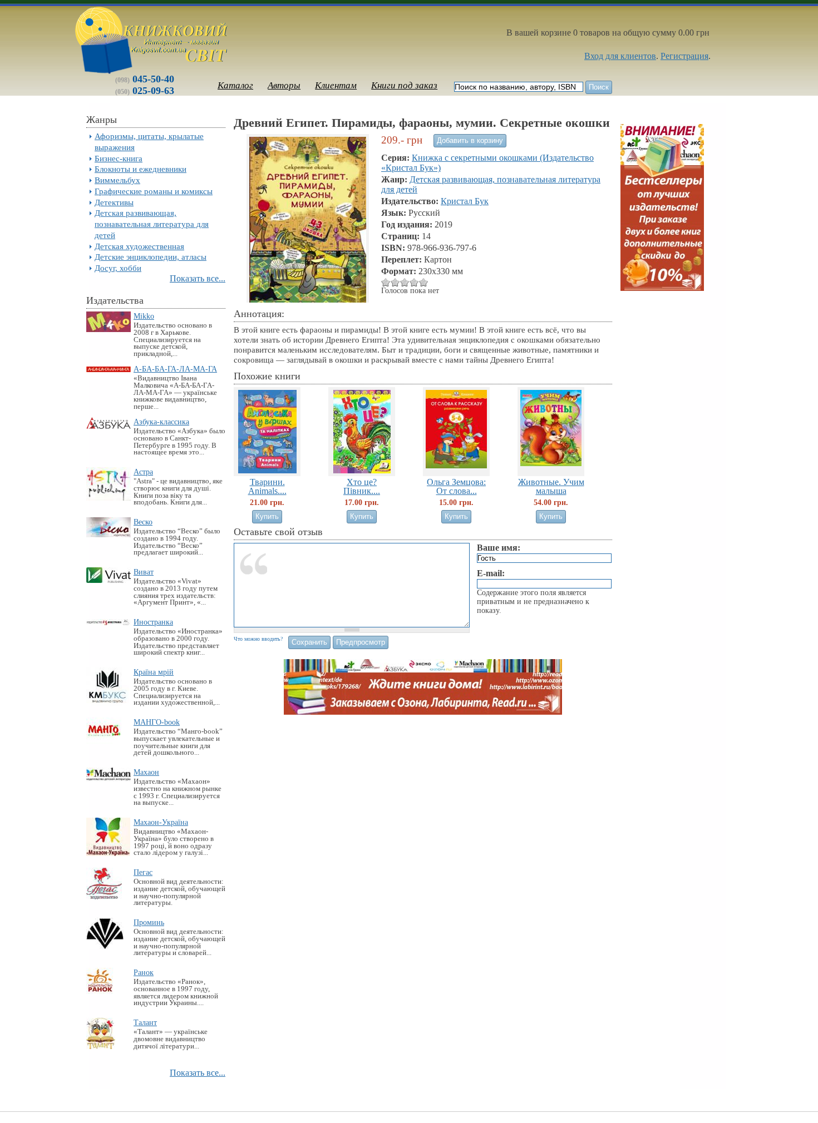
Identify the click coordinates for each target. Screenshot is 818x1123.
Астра (143, 471)
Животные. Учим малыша (551, 486)
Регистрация (684, 56)
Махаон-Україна (161, 822)
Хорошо (405, 282)
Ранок (144, 972)
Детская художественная (139, 246)
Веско (143, 521)
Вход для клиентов (620, 56)
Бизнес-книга (118, 158)
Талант (145, 1022)
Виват (144, 571)
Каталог (235, 85)
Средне (395, 282)
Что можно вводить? (258, 639)
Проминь (149, 922)
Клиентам (336, 85)
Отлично (414, 282)
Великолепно (423, 282)
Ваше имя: (498, 547)
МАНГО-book (157, 722)
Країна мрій (154, 671)
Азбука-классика (161, 421)
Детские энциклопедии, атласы (150, 256)
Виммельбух (117, 180)
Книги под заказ (404, 85)
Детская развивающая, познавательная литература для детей (152, 224)
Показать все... (197, 278)
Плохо (386, 282)
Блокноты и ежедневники (140, 169)
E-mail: (491, 573)
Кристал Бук (465, 201)
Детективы (114, 202)
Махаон (146, 772)
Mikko (144, 315)
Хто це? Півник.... (361, 486)
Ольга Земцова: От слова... (456, 486)
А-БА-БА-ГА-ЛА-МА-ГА (175, 368)
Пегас (143, 872)
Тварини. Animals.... (267, 486)
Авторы (284, 85)
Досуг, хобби (118, 268)
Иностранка (153, 621)
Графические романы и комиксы (154, 191)
